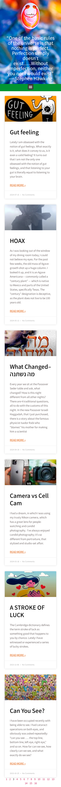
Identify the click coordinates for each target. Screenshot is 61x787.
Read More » (18, 185)
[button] (30, 87)
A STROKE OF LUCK (27, 611)
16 (35, 783)
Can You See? (27, 710)
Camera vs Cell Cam (29, 499)
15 (31, 783)
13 (53, 779)
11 (44, 779)
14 (26, 783)
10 (39, 779)
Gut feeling (24, 132)
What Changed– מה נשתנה (30, 370)
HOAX (17, 240)
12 (48, 779)
